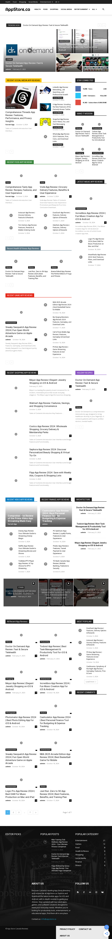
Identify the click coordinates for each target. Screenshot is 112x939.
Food (15, 2)
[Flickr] (90, 892)
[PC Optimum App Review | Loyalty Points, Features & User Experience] (45, 534)
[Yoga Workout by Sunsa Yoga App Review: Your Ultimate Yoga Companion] (45, 868)
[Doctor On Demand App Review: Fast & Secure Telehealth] (30, 50)
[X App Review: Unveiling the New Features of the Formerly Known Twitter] (45, 107)
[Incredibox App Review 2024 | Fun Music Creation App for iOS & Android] (95, 63)
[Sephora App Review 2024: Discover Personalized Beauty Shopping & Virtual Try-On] (16, 457)
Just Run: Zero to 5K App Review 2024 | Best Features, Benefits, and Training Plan (38, 274)
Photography (11, 713)
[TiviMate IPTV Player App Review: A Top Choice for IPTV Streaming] (11, 564)
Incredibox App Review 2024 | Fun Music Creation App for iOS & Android (99, 160)
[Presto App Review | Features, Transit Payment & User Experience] (45, 549)
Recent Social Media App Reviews (23, 80)
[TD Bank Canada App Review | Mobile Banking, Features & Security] (45, 564)
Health (7, 2)
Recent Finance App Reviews (55, 499)
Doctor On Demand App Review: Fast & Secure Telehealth (45, 25)
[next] (104, 25)
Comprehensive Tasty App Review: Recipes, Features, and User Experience (21, 190)
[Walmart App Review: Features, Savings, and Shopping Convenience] (16, 411)
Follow (103, 96)
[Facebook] (84, 892)
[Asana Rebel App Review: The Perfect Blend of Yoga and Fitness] (61, 261)
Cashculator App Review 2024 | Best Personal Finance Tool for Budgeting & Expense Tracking (55, 515)
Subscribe (102, 102)
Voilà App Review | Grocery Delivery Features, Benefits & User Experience (54, 190)
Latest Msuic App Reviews (90, 182)
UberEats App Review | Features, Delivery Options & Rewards (61, 227)
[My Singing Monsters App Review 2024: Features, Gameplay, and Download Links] (45, 320)
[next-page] (11, 152)
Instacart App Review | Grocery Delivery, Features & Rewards (26, 215)
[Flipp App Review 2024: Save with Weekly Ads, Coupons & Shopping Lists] (16, 480)
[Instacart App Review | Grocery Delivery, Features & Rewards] (11, 215)
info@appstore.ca (48, 919)
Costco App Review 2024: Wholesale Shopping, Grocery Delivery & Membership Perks (48, 429)
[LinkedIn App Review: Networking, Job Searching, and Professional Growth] (45, 90)
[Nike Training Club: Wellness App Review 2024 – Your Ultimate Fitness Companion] (45, 842)
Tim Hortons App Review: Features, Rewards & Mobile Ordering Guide (27, 227)
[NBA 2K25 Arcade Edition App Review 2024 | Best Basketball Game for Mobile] (45, 305)
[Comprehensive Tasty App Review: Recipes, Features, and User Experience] (21, 176)
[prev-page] (7, 152)
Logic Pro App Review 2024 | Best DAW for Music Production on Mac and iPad (20, 794)
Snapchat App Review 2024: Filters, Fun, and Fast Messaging (61, 121)
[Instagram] (96, 892)
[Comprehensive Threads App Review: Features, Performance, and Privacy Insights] (21, 97)
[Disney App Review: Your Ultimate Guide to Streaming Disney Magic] (11, 534)
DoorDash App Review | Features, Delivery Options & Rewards (61, 215)
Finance (43, 713)
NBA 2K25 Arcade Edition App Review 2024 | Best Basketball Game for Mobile (55, 757)
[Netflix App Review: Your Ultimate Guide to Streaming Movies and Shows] (11, 549)
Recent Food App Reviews (19, 162)
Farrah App (9, 124)
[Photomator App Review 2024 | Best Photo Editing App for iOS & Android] (21, 706)
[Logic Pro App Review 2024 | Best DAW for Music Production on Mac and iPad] (80, 241)
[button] (103, 9)
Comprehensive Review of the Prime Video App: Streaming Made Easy (20, 518)
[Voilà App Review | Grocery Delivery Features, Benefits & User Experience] (56, 176)
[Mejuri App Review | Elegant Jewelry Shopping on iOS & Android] (69, 63)
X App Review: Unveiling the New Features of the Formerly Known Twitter (62, 107)
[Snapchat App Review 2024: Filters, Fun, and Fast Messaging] (45, 122)
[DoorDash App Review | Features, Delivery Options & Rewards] (45, 215)
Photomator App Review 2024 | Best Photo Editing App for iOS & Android (20, 720)
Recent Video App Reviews (20, 499)
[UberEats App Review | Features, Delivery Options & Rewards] (45, 228)
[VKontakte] (102, 892)
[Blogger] (77, 892)
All (56, 2)
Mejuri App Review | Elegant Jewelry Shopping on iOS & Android (82, 159)
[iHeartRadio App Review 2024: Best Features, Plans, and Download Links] (80, 257)
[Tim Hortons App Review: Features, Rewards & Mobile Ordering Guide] (11, 228)
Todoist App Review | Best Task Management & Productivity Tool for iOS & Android (99, 136)
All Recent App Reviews (17, 621)
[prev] (99, 25)
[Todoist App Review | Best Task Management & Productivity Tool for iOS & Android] (82, 41)
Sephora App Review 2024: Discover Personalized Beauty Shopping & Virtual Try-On (49, 452)
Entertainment (45, 2)
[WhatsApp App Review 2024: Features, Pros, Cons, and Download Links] (45, 137)
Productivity (64, 41)
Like (105, 89)
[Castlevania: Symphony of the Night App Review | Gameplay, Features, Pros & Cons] (80, 668)
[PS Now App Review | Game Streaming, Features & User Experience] (45, 350)
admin (42, 196)
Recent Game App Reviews (20, 295)
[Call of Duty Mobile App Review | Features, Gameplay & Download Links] (45, 335)
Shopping (22, 2)
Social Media (33, 2)
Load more (90, 682)
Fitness (9, 59)
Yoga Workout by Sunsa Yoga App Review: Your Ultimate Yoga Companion (61, 868)
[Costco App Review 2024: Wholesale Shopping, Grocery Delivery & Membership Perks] (16, 434)
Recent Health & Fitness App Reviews (23, 248)
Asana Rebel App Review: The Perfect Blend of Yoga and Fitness (61, 273)
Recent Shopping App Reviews (21, 373)
